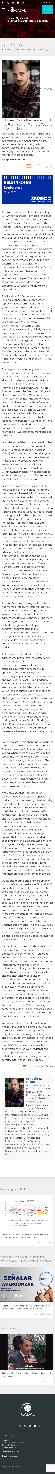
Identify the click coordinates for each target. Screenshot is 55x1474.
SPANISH (46, 2)
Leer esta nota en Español (40, 1066)
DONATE (48, 10)
